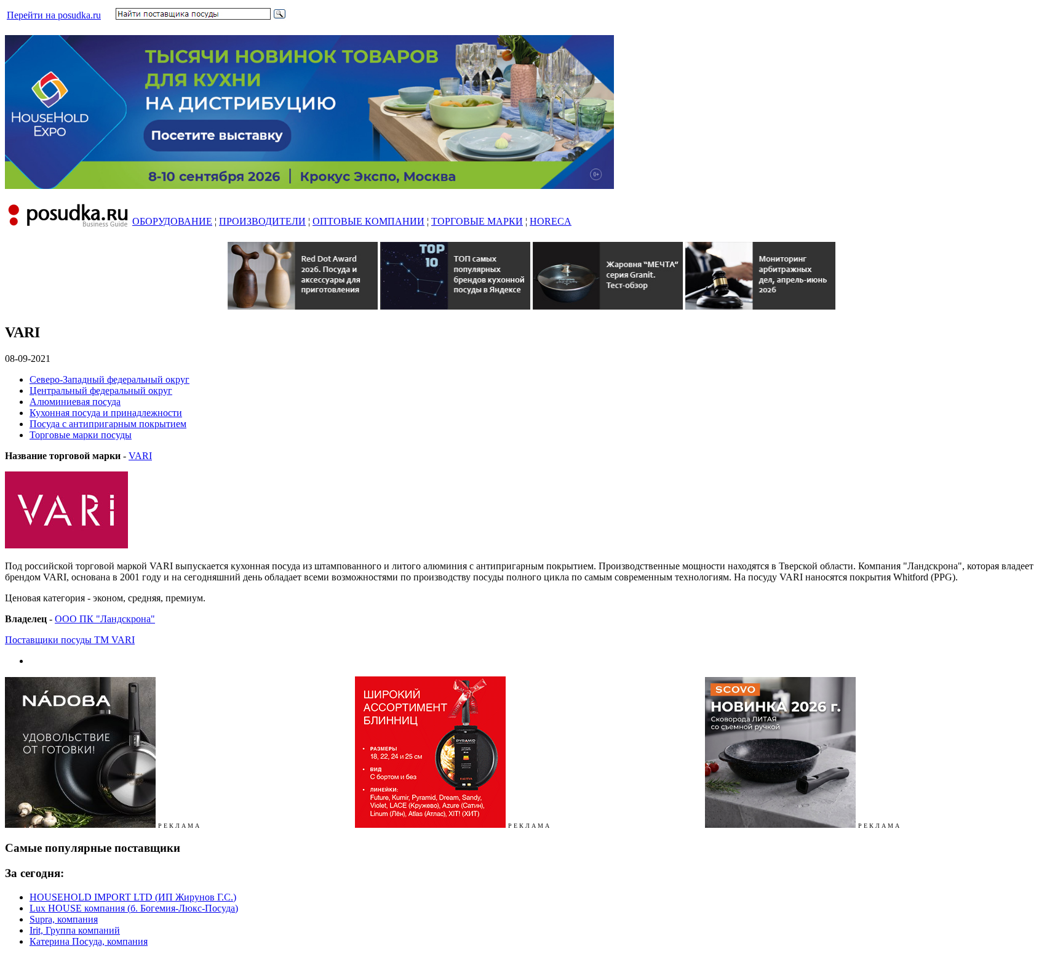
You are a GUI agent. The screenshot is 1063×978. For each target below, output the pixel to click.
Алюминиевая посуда (75, 401)
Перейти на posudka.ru (54, 15)
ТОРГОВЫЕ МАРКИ (477, 221)
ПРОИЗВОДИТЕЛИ (262, 221)
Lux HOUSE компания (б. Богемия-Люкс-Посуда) (134, 908)
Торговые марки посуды (81, 435)
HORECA (550, 221)
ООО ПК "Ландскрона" (105, 619)
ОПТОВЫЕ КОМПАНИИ (368, 221)
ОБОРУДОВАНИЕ (172, 221)
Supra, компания (64, 919)
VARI (140, 456)
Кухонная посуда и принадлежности (106, 412)
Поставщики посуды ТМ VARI (70, 640)
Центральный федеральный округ (101, 390)
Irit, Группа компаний (75, 930)
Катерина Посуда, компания (89, 941)
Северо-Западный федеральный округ (109, 379)
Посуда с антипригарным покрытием (108, 424)
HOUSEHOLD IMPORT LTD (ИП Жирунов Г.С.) (133, 897)
